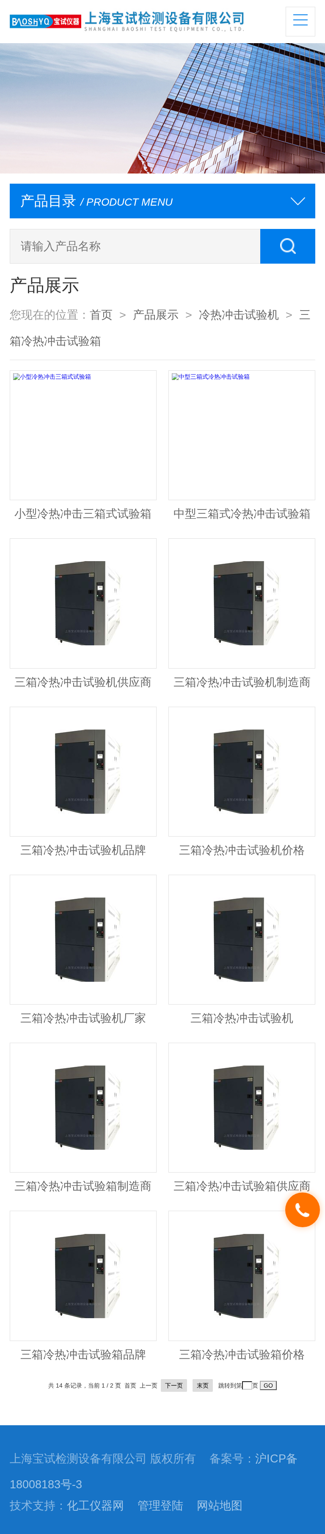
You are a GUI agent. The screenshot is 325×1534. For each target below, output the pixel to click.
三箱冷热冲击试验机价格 (242, 850)
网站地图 (219, 1505)
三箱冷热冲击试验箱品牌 (83, 1354)
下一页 (174, 1385)
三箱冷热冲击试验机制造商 (242, 682)
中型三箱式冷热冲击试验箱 (242, 513)
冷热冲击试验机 (239, 314)
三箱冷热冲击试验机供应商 (82, 682)
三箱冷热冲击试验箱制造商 (82, 1186)
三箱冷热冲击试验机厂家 (83, 1018)
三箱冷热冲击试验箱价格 (242, 1354)
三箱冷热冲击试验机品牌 (83, 850)
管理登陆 (160, 1505)
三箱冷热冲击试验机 (241, 1018)
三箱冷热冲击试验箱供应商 (242, 1186)
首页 (101, 314)
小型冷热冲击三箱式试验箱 (82, 513)
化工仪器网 (95, 1505)
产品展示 (156, 314)
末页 (203, 1385)
